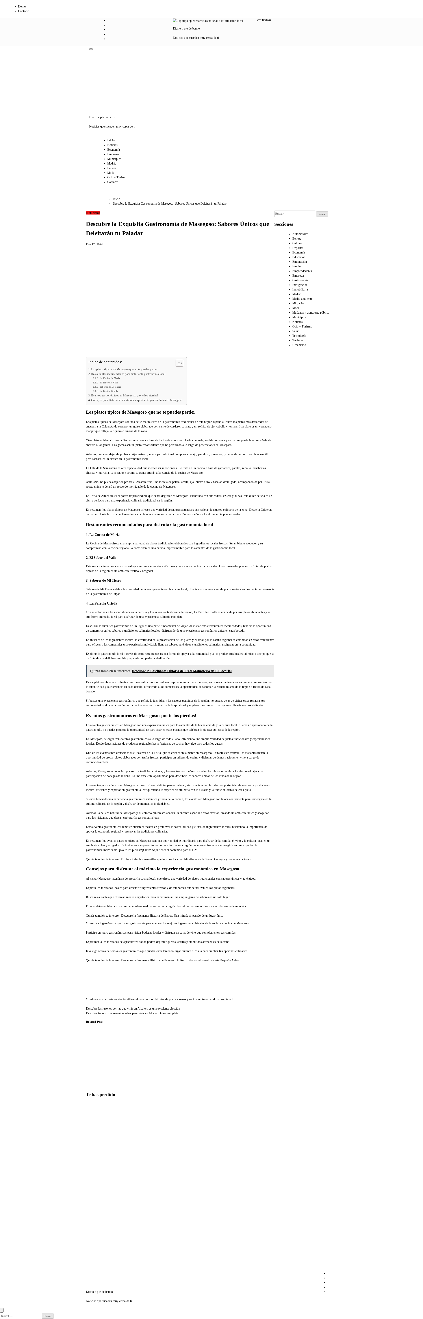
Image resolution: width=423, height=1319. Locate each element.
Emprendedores (302, 271)
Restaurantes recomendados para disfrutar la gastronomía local (128, 374)
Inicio (111, 140)
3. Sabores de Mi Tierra (109, 386)
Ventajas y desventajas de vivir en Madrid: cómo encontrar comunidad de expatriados (95, 1213)
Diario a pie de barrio (186, 28)
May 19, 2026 (113, 1085)
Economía (113, 149)
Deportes (297, 248)
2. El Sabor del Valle (107, 382)
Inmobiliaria (300, 289)
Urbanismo (111, 1035)
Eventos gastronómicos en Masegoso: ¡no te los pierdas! (124, 395)
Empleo (297, 266)
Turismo (297, 340)
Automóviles (300, 234)
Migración (298, 303)
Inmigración (300, 285)
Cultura (297, 243)
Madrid (111, 163)
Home (22, 6)
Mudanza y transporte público (310, 312)
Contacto (23, 11)
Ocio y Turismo (117, 177)
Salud (295, 331)
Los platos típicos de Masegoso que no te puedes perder (124, 369)
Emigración (299, 261)
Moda (110, 172)
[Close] (2, 1310)
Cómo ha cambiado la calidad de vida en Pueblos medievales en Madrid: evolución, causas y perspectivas (93, 1058)
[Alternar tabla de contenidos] (177, 363)
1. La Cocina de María (108, 378)
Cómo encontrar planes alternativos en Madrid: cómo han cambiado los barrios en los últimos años (97, 1254)
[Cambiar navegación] (91, 49)
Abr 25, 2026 (135, 1075)
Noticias (112, 145)
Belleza (111, 168)
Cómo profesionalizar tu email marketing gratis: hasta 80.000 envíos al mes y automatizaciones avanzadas (97, 1168)
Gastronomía (300, 280)
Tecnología (299, 335)
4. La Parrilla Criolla (107, 391)
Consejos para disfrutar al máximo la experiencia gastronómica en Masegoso (136, 400)
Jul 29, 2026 (90, 1085)
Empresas (113, 154)
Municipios (114, 159)
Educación (298, 257)
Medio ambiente (302, 298)
